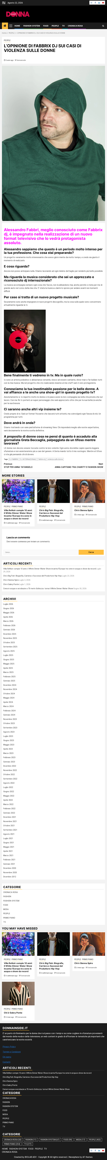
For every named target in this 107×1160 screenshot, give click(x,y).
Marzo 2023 (8, 753)
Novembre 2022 (10, 770)
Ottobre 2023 (9, 723)
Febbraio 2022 (9, 808)
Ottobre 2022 (9, 774)
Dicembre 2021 (9, 817)
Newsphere (74, 1157)
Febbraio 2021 (9, 859)
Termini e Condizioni (12, 1052)
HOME (17, 26)
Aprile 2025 (8, 668)
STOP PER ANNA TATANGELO (18, 465)
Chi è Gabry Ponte (11, 584)
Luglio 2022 (8, 787)
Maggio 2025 (8, 664)
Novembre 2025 (10, 638)
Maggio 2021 (8, 847)
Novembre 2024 (10, 689)
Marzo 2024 (8, 706)
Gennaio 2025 (9, 681)
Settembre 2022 (10, 779)
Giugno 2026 (8, 608)
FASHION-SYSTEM (31, 26)
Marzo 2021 (8, 855)
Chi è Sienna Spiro (83, 510)
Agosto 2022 (8, 783)
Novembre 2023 (10, 719)
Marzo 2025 (8, 672)
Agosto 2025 (8, 651)
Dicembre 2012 (9, 877)
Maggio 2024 (8, 698)
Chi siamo (7, 1057)
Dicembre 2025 (9, 634)
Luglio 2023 (8, 736)
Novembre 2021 (10, 821)
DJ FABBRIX (13, 459)
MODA (6, 909)
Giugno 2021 (8, 842)
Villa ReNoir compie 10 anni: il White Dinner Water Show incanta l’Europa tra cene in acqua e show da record (18, 514)
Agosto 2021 (8, 834)
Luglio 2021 (8, 838)
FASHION (7, 896)
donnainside (21, 60)
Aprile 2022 (8, 800)
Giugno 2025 (8, 659)
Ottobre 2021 (9, 825)
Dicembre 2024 (9, 685)
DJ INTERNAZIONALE (28, 459)
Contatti (6, 1062)
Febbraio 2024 (9, 710)
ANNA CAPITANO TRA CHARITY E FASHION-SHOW (79, 465)
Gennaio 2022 (9, 813)
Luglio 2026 (8, 604)
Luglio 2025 (8, 655)
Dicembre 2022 (9, 766)
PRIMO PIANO (17, 506)
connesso (22, 541)
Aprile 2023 (8, 749)
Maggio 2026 (8, 612)
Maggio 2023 (8, 745)
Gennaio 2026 (9, 629)
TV (63, 26)
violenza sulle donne (55, 459)
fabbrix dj (42, 459)
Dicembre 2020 (9, 868)
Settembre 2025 (10, 647)
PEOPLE (55, 26)
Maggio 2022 (8, 796)
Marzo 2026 (8, 621)
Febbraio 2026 (9, 625)
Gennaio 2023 (9, 762)
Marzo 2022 (8, 804)
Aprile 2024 (8, 702)
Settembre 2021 (10, 830)
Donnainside (25, 523)
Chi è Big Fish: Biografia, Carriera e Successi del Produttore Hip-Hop (51, 513)
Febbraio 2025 (9, 676)
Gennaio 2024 (9, 715)
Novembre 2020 (10, 872)
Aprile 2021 (8, 851)
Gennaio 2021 (9, 864)
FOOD (45, 26)
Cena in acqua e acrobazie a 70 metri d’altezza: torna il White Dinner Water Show (38, 588)
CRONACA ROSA (75, 26)
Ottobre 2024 (9, 693)
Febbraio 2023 (9, 757)
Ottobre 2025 (9, 642)
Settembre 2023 (10, 728)
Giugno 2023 (8, 740)
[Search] (103, 25)
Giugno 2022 (8, 791)
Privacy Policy (9, 1046)
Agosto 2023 (8, 732)
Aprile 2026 (8, 617)
